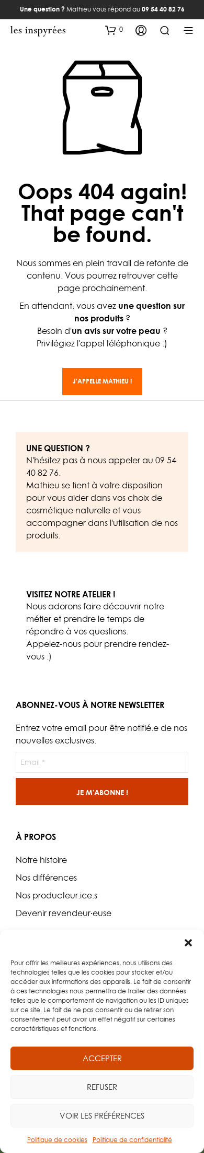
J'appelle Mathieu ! (102, 381)
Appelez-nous (53, 644)
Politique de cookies (57, 1140)
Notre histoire (41, 860)
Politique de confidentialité (132, 1140)
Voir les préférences (102, 1116)
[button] (188, 943)
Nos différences (46, 877)
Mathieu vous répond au (102, 9)
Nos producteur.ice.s (56, 895)
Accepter (102, 1058)
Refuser (102, 1087)
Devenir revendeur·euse (63, 913)
